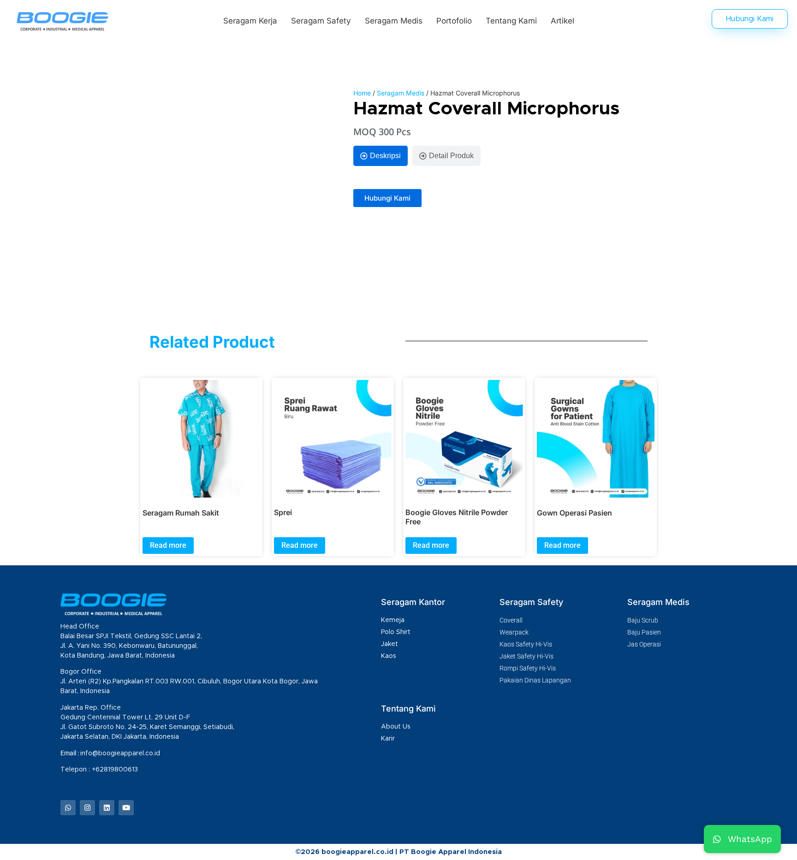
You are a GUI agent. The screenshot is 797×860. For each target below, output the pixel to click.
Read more (168, 545)
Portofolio (454, 20)
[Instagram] (87, 807)
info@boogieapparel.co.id (120, 753)
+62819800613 (116, 769)
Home (362, 93)
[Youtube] (126, 807)
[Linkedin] (106, 807)
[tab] (380, 156)
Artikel (562, 20)
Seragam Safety (321, 20)
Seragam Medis (393, 20)
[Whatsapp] (68, 807)
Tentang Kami (511, 20)
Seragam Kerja (250, 20)
